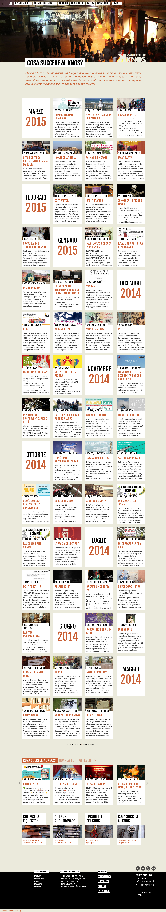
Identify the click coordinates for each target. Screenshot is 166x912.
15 (95, 745)
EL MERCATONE (81, 886)
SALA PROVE (83, 879)
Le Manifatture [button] (22, 3)
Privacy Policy (39, 886)
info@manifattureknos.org (10, 911)
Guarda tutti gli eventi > (77, 760)
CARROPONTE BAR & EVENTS (69, 879)
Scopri (62, 876)
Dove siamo (38, 884)
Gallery (90, 3)
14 (93, 745)
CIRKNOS (62, 881)
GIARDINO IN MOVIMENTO (68, 886)
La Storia (37, 876)
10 (84, 745)
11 (86, 745)
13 (91, 745)
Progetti (63, 3)
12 (88, 745)
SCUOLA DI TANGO (72, 881)
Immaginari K (103, 3)
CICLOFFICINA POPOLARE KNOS (75, 876)
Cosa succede (77, 3)
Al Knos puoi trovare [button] (44, 3)
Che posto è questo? (41, 879)
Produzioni (103, 881)
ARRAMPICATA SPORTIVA (67, 884)
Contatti (116, 3)
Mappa (36, 881)
